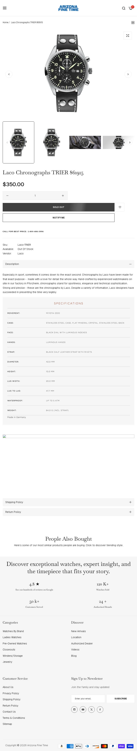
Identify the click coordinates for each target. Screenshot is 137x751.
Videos (75, 649)
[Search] (123, 8)
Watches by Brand (13, 631)
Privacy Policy (11, 693)
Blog (74, 655)
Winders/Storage (13, 655)
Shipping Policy (11, 699)
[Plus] (63, 196)
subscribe (121, 698)
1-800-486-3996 (36, 231)
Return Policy (10, 705)
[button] (128, 74)
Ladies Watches (12, 637)
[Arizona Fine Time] (68, 8)
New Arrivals (78, 631)
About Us (8, 687)
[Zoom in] (128, 36)
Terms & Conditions (14, 717)
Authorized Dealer (82, 643)
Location (76, 637)
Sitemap (7, 724)
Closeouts (9, 649)
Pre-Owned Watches (15, 643)
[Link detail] (74, 709)
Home (5, 22)
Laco (21, 253)
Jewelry (7, 661)
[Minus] (7, 196)
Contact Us (9, 711)
